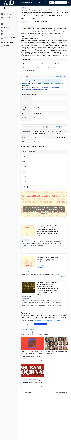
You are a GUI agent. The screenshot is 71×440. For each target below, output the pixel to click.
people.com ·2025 (26, 296)
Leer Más (62, 276)
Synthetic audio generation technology (40, 89)
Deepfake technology (26, 89)
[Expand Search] (68, 2)
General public (46, 83)
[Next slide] (65, 204)
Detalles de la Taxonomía (58, 127)
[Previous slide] (23, 204)
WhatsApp (46, 87)
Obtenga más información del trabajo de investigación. (48, 320)
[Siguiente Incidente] (46, 21)
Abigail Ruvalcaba (25, 85)
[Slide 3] (45, 215)
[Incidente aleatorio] (44, 21)
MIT (35, 117)
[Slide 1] (42, 215)
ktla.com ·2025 (40, 265)
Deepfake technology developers (33, 80)
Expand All (55, 219)
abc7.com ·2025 (26, 238)
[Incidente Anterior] (42, 21)
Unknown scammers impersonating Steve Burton (50, 81)
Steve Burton (38, 83)
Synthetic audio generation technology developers (51, 80)
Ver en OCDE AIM (30, 70)
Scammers (24, 83)
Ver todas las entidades (60, 76)
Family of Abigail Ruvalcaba (56, 83)
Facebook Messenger (55, 87)
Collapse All (62, 219)
